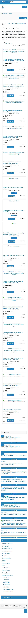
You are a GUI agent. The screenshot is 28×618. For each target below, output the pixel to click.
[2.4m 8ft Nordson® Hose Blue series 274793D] (8, 454)
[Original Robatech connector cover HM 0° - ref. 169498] (14, 182)
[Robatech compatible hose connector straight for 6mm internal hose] (14, 378)
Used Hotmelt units (7, 548)
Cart (3, 601)
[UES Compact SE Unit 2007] (14, 445)
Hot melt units (5, 546)
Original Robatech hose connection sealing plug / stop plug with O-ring (13, 233)
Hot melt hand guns (7, 551)
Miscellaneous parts (7, 575)
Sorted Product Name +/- (8, 43)
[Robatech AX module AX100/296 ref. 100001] (4, 512)
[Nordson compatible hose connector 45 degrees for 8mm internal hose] (14, 105)
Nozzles (4, 560)
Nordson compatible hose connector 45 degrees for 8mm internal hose (12, 111)
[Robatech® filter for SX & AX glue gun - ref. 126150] (4, 530)
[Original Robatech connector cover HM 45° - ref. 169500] (14, 204)
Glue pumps (6, 577)
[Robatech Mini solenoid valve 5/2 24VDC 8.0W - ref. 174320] (5, 470)
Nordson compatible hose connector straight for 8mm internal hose (12, 162)
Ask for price (14, 192)
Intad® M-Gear (6, 568)
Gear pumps (6, 582)
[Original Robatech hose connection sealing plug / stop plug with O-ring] (14, 227)
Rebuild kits (6, 587)
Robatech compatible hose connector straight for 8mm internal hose (12, 410)
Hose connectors (7, 592)
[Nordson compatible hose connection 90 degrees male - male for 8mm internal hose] (14, 79)
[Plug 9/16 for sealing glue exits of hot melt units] (14, 250)
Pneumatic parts (6, 572)
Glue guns (4, 556)
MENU (3, 1)
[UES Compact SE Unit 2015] (14, 436)
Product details (12, 196)
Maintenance (6, 584)
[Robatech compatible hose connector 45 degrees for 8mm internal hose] (14, 301)
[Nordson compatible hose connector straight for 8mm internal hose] (14, 156)
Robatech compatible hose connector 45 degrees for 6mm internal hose (13, 282)
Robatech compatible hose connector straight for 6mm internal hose (12, 384)
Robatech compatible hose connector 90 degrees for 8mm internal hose (13, 359)
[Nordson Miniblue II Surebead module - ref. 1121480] (12, 487)
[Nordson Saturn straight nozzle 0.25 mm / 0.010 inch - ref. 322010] (6, 496)
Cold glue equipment (8, 589)
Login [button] (25, 6)
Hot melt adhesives (7, 543)
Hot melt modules (6, 558)
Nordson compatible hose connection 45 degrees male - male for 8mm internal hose (13, 60)
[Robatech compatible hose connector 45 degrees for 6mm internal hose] (14, 275)
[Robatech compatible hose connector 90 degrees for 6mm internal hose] (14, 327)
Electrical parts (6, 570)
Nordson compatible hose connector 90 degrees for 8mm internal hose (12, 137)
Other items (6, 579)
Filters (3, 565)
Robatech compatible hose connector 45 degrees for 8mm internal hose (13, 307)
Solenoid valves (6, 563)
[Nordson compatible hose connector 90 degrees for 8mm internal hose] (14, 130)
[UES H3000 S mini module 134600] (8, 505)
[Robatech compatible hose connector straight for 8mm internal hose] (14, 404)
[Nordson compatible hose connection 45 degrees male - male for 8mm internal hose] (14, 53)
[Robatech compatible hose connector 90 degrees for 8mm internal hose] (14, 352)
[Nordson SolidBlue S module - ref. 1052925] (11, 479)
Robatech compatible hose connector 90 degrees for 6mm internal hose (13, 333)
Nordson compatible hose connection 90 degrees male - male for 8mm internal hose (13, 85)
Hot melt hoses (6, 553)
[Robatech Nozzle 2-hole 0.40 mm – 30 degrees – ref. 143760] (3, 461)
